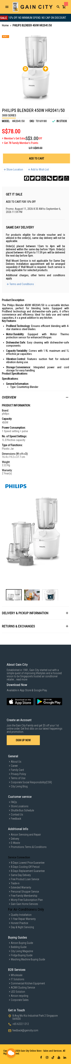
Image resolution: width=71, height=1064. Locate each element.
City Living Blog (19, 786)
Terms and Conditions (21, 284)
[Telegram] (55, 178)
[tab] (35, 397)
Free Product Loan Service (25, 879)
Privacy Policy (18, 774)
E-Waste (15, 842)
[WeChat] (49, 178)
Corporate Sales (20, 999)
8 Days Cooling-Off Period (25, 866)
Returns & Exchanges (18, 626)
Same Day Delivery (21, 875)
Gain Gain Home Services (24, 904)
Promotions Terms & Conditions (29, 847)
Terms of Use (18, 778)
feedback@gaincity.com (25, 1030)
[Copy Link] (60, 178)
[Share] (66, 178)
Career (14, 765)
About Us (16, 761)
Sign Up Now (23, 740)
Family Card (17, 769)
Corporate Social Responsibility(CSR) (31, 782)
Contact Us (17, 814)
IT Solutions (17, 979)
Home (5, 25)
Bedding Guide (18, 947)
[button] (14, 596)
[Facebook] (26, 178)
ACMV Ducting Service (23, 987)
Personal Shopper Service (25, 891)
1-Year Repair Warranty (23, 918)
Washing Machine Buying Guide (28, 959)
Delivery (15, 838)
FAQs (14, 802)
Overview (9, 397)
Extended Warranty (21, 887)
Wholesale (16, 975)
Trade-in (15, 883)
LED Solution (18, 991)
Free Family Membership (24, 895)
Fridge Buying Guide (21, 955)
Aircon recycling (19, 995)
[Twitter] (32, 178)
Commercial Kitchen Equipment (28, 983)
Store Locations (19, 806)
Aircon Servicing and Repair (26, 834)
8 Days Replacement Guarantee (28, 871)
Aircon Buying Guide (22, 942)
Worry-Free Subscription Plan (27, 899)
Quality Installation (21, 914)
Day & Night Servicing (22, 927)
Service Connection (19, 857)
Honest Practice (19, 923)
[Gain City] (32, 7)
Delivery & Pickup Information (25, 613)
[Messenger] (38, 178)
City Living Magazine (22, 951)
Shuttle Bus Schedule (22, 810)
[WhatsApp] (43, 178)
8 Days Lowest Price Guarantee (27, 862)
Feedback (16, 818)
